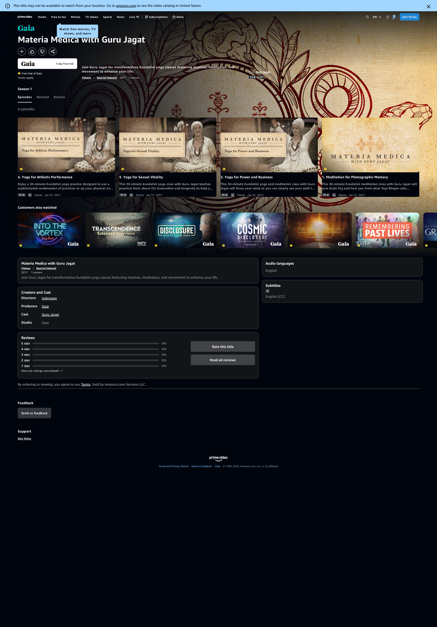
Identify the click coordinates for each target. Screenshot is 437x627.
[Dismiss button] (428, 6)
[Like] (32, 51)
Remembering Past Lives (387, 230)
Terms (85, 384)
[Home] (25, 17)
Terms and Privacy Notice (174, 466)
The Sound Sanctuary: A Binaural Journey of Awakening (320, 230)
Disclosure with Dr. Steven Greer (184, 230)
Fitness (86, 77)
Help (217, 466)
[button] (42, 370)
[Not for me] (42, 51)
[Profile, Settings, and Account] (394, 17)
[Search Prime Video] (367, 17)
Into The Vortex (49, 230)
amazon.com (126, 6)
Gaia (45, 306)
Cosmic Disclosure (252, 230)
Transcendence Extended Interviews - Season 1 (117, 230)
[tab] (25, 97)
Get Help (24, 438)
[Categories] (387, 17)
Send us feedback (201, 466)
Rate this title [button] (223, 347)
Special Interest (107, 77)
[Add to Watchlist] (22, 51)
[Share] (52, 51)
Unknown (49, 298)
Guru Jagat (263, 72)
